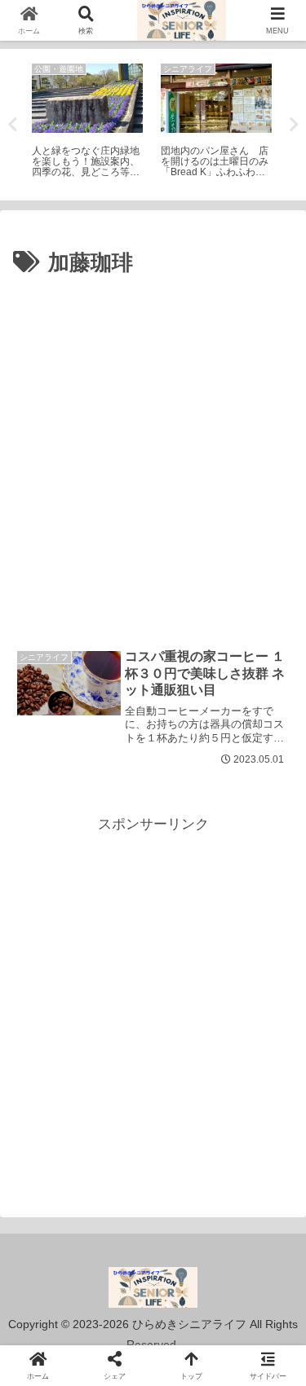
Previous (12, 125)
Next (294, 125)
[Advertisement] (153, 443)
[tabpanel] (87, 122)
